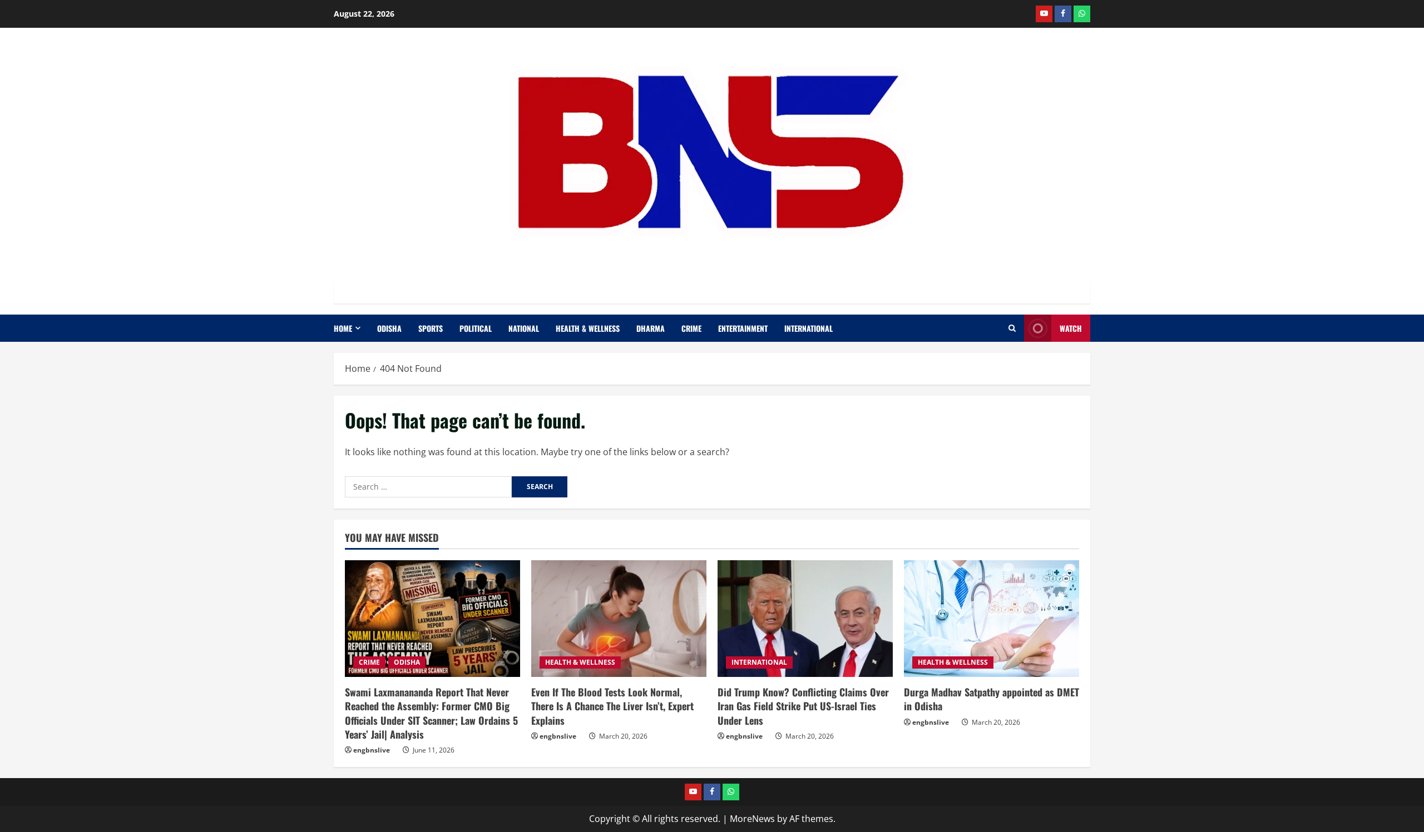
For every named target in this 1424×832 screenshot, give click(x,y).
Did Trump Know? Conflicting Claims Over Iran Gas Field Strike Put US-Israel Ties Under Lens (803, 706)
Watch (1071, 328)
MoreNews (752, 819)
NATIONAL (523, 328)
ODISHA (389, 328)
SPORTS (430, 328)
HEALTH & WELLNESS (588, 328)
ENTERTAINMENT (743, 328)
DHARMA (650, 328)
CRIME (691, 328)
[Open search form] (1012, 328)
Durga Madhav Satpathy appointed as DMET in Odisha (991, 699)
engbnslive (371, 750)
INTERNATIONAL (808, 328)
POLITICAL (475, 328)
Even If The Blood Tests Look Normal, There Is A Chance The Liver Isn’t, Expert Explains (612, 706)
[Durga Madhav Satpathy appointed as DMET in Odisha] (991, 618)
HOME (343, 328)
